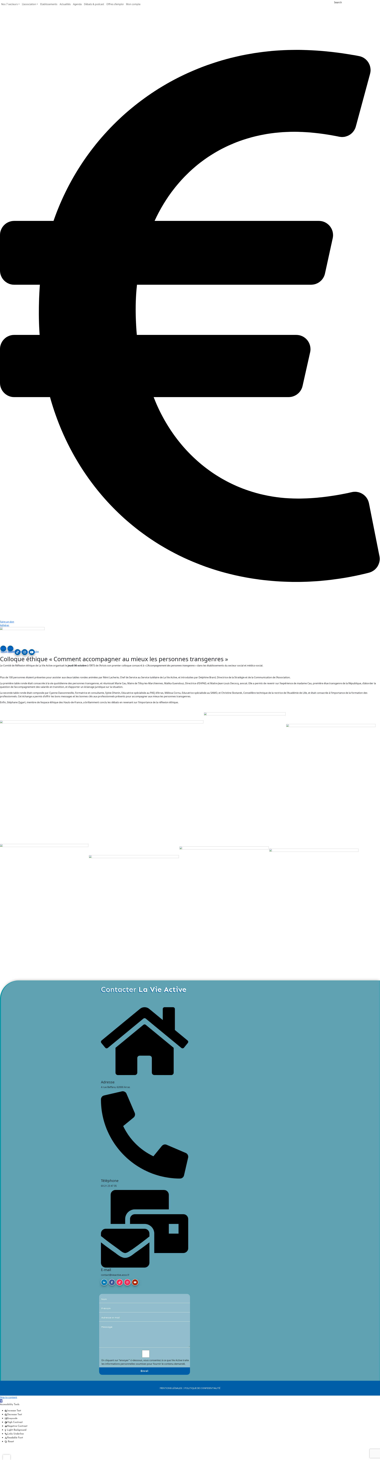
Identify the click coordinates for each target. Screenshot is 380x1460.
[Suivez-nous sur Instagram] (127, 1282)
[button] (10, 4)
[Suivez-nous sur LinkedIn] (104, 1282)
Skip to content (8, 1397)
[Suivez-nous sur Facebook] (112, 1282)
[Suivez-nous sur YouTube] (135, 1282)
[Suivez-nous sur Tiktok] (119, 1282)
